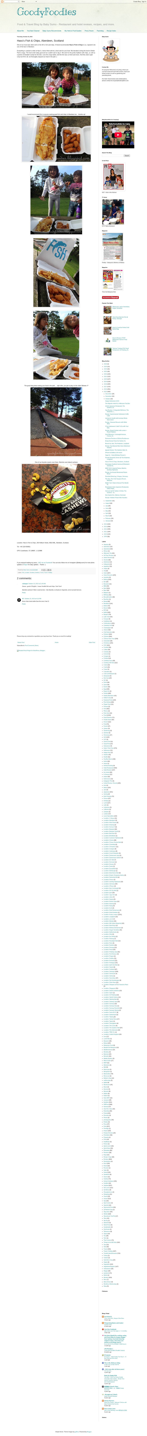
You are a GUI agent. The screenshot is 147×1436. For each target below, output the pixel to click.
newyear (106, 1100)
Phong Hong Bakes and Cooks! (113, 1323)
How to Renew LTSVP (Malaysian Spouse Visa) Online (119, 339)
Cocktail (106, 647)
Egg (105, 689)
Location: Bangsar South (111, 831)
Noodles (106, 1102)
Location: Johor (108, 897)
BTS (105, 610)
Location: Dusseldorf (110, 868)
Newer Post (21, 642)
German (106, 733)
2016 (105, 389)
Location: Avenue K (109, 827)
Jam (105, 790)
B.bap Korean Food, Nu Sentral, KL (115, 441)
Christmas (107, 643)
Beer (105, 590)
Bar (105, 582)
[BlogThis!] (44, 570)
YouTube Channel (33, 31)
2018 (105, 384)
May (106, 511)
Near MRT (107, 1098)
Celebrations (107, 623)
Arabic (105, 568)
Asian (105, 573)
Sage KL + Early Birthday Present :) (115, 455)
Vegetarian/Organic (109, 1266)
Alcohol (106, 560)
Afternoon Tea (108, 553)
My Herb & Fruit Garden (73, 31)
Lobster (106, 814)
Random (106, 1152)
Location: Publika (109, 958)
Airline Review (108, 557)
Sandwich (106, 1174)
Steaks (106, 1214)
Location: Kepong (109, 903)
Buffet (105, 612)
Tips (105, 1244)
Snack (105, 1196)
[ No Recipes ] (108, 1349)
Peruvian (106, 1115)
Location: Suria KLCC (110, 1012)
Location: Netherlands (110, 932)
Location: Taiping (109, 1017)
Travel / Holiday (48, 572)
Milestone (106, 1065)
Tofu (105, 1247)
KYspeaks (107, 1355)
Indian (105, 776)
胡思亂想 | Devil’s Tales (111, 1386)
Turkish (106, 1257)
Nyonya (106, 1106)
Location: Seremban (109, 978)
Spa (105, 1201)
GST (105, 739)
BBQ (105, 586)
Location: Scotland (29, 572)
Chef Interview (108, 632)
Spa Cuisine (107, 1203)
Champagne (107, 627)
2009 (105, 536)
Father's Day (107, 698)
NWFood (106, 1104)
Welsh (105, 1275)
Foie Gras (106, 713)
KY (23, 598)
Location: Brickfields (109, 836)
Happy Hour (107, 752)
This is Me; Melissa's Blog (112, 1363)
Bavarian (106, 584)
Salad (105, 1172)
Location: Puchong (109, 960)
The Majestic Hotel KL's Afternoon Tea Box (117, 403)
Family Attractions (109, 695)
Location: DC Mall (109, 860)
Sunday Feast (108, 1324)
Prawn (105, 1131)
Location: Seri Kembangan (111, 980)
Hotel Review (107, 770)
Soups (105, 1198)
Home (56, 642)
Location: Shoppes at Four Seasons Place (116, 984)
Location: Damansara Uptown (112, 857)
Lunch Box (107, 1038)
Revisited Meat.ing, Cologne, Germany (116, 476)
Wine (105, 1279)
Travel (41, 572)
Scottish (106, 1183)
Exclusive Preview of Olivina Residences (117, 438)
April (106, 513)
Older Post (92, 642)
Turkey (106, 1255)
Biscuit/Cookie (108, 597)
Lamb (105, 803)
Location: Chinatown (110, 846)
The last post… (108, 1371)
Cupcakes (107, 671)
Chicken (106, 634)
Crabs (105, 665)
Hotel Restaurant (109, 768)
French (106, 722)
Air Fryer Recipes (109, 555)
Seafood (37, 572)
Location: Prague (109, 956)
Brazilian (106, 599)
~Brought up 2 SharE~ (111, 1394)
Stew (105, 1218)
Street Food (107, 1225)
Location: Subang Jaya (110, 1001)
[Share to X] (46, 570)
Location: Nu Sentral (110, 936)
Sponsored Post (108, 1207)
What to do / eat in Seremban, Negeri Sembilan (121, 307)
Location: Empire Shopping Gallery (114, 875)
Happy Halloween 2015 (112, 401)
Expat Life (106, 691)
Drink (105, 682)
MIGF (105, 1063)
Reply (24, 592)
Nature (106, 1095)
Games (106, 728)
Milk (105, 1067)
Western (106, 1277)
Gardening (107, 730)
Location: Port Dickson (110, 954)
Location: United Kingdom (111, 1034)
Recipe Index (111, 31)
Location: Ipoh (108, 892)
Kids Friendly (107, 796)
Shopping (106, 1194)
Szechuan (107, 1229)
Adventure (107, 546)
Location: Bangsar (109, 829)
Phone (106, 1117)
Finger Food (107, 704)
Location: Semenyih (109, 973)
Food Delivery (108, 717)
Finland (106, 706)
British (105, 606)
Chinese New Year (109, 638)
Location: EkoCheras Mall (111, 873)
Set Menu (106, 1190)
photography (107, 1120)
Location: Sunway (109, 1003)
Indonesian (107, 779)
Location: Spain (108, 993)
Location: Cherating (109, 844)
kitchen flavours (109, 1401)
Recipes (106, 1159)
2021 (105, 376)
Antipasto (106, 564)
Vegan (105, 1262)
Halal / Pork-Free (109, 748)
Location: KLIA (108, 908)
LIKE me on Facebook (45, 562)
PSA (105, 1139)
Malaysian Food (108, 1045)
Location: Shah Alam (110, 982)
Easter (105, 687)
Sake (105, 1170)
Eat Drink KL (108, 1316)
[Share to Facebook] (48, 570)
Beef (105, 588)
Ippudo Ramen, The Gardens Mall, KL (116, 450)
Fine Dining (107, 702)
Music (105, 1087)
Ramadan (106, 1150)
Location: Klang (108, 906)
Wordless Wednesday (110, 1284)
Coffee (106, 649)
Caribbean (107, 621)
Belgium (106, 592)
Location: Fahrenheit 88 (111, 877)
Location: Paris (108, 943)
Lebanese (107, 807)
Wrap (105, 1286)
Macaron (106, 1041)
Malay (105, 1043)
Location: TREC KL (109, 1032)
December (108, 394)
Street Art (106, 1222)
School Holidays (108, 1181)
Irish (105, 785)
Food (105, 715)
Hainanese (107, 746)
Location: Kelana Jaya (110, 901)
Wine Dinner (107, 1282)
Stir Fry (106, 1220)
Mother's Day (107, 1078)
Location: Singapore (109, 988)
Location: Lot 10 (108, 919)
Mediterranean (108, 1049)
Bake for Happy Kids (110, 1375)
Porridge (106, 1128)
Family (106, 693)
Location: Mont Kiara (110, 925)
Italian (105, 787)
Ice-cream (106, 772)
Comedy (106, 652)
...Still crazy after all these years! (114, 1369)
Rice (105, 1163)
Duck (105, 684)
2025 (105, 366)
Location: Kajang (109, 899)
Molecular (106, 1069)
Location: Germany (109, 884)
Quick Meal (107, 1148)
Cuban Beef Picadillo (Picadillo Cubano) (114, 1350)
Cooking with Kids (109, 662)
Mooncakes (107, 1074)
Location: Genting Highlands (112, 881)
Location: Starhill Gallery (111, 997)
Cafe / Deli (107, 617)
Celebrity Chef (108, 625)
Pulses (106, 1144)
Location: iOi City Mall (110, 890)
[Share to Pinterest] (50, 570)
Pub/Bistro (107, 1141)
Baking (106, 579)
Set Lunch (107, 1187)
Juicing (106, 794)
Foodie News (107, 719)
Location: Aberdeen (109, 820)
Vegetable (107, 1264)
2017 (105, 386)
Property (106, 1137)
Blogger (89, 1432)
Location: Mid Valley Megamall (112, 923)
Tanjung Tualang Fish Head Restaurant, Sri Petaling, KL (120, 349)
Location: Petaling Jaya (110, 952)
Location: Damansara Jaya (111, 855)
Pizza (105, 1124)
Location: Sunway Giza (110, 1006)
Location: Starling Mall (110, 999)
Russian (106, 1168)
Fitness (106, 711)
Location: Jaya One (109, 895)
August (107, 503)
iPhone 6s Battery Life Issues (113, 452)
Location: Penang (109, 947)
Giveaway (106, 735)
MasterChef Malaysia (110, 1047)
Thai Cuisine (107, 1240)
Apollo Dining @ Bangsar (110, 1396)
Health (106, 757)
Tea (105, 1236)
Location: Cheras (109, 840)
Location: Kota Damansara (111, 910)
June (107, 508)
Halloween (107, 750)
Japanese (106, 792)
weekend (106, 1273)
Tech (105, 1238)
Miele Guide (107, 1060)
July (106, 506)
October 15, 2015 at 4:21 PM (33, 598)
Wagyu (106, 1271)
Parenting (100, 31)
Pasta (105, 1113)
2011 (105, 531)
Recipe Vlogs (107, 1157)
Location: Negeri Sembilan (111, 930)
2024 (105, 369)
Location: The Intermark (110, 1030)
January (108, 521)
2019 (105, 381)
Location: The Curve (109, 1025)
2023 (105, 371)
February (108, 518)
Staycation (107, 1212)
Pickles (106, 1122)
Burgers (106, 614)
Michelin (106, 1056)
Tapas (105, 1233)
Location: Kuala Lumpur (111, 914)
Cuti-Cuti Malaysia (109, 673)
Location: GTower (109, 886)
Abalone (106, 544)
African (106, 551)
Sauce (105, 1176)
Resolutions (107, 1161)
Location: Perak (108, 949)
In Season (107, 774)
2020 (105, 379)
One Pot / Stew (108, 1109)
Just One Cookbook (110, 1329)
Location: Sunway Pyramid (111, 1008)
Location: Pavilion (109, 945)
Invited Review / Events (110, 783)
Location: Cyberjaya (109, 851)
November (108, 396)
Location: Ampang (109, 825)
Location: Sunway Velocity (111, 1010)
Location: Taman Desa (110, 1019)
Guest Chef (107, 741)
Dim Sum (106, 678)
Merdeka (106, 1052)
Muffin (105, 1082)
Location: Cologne (109, 849)
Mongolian (107, 1071)
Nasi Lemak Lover (109, 1408)
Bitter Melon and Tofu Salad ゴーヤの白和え (115, 1331)
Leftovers (106, 809)
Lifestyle (106, 811)
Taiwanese (107, 1231)
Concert (106, 654)
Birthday (106, 595)
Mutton (106, 1093)
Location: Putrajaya (109, 962)
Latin (105, 805)
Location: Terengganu (110, 1023)
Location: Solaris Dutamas (111, 990)
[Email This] (42, 570)
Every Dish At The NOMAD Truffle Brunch (115, 1344)
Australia (106, 577)
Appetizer (106, 566)
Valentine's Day (108, 1260)
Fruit (105, 724)
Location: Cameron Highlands (112, 838)
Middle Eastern (108, 1058)
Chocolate (107, 641)
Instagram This (108, 781)
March (107, 516)
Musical (106, 1089)
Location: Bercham (109, 833)
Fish (23, 572)
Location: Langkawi (109, 916)
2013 (105, 526)
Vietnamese (107, 1268)
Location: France (108, 879)
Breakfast (106, 603)
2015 (105, 391)
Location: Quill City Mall (110, 965)
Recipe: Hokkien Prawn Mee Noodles (116, 497)
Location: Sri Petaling (110, 995)
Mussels (106, 1091)
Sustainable (107, 1227)
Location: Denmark (109, 862)
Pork (105, 1126)
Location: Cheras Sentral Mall (112, 842)
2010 (105, 534)
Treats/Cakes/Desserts (110, 1253)
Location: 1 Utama (109, 818)
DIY (105, 680)
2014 (105, 524)
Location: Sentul (108, 976)
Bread (105, 601)
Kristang (106, 801)
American (106, 562)
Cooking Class (108, 660)
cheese (106, 630)
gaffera (77, 1432)
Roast (105, 1166)
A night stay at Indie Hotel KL (111, 1364)
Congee (106, 656)
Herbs (105, 761)
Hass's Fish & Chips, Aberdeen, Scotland (117, 461)
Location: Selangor (109, 971)
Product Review (108, 1133)
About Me (20, 31)
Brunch (106, 608)
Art (104, 571)
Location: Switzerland (110, 1014)
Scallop (106, 1179)
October (107, 399)
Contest (106, 658)
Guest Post (107, 743)
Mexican (106, 1054)
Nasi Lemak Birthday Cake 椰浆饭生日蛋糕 (115, 1410)
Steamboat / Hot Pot (109, 1216)
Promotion (107, 1135)
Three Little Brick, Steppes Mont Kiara (114, 1318)
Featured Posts (108, 700)
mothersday (107, 1080)
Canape (106, 619)
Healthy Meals (108, 759)
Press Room (89, 31)
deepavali (106, 676)
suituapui (25, 583)
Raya (105, 1155)
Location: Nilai (108, 934)
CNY (105, 645)
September (108, 501)
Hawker (106, 754)
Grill (105, 737)
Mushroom (107, 1084)
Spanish (106, 1205)
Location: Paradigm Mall (111, 941)
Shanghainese (108, 1192)
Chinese (106, 636)
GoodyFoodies (46, 12)
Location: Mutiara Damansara (112, 927)
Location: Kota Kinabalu (111, 912)
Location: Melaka (109, 921)
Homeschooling (108, 765)
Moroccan (106, 1076)
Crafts (105, 667)
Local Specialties (109, 816)
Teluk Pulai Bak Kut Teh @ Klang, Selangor (120, 317)
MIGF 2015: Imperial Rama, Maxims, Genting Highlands (115, 469)
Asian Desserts (108, 575)
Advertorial (107, 549)
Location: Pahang (109, 938)
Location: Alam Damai (110, 822)
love (105, 1036)
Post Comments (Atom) (31, 645)
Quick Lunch (107, 1146)
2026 (105, 364)
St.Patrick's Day (108, 1209)
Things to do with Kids (110, 1242)
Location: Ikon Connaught (111, 888)
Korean (106, 798)
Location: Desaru (109, 864)
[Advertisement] (118, 101)
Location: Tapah (108, 1021)
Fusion (106, 726)
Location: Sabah (108, 967)
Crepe (105, 669)
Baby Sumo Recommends (52, 31)
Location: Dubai (108, 866)
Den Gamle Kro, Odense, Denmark (115, 495)
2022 (105, 374)
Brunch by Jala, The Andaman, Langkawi (117, 443)
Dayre (26, 564)
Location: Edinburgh (109, 871)
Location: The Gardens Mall (112, 1028)
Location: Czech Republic (111, 853)
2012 (105, 529)
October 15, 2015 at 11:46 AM (37, 583)
